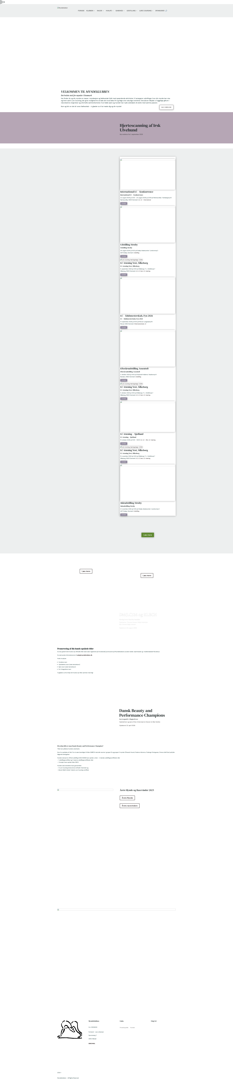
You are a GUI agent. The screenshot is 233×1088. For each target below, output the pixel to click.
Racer (99, 11)
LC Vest (140, 271)
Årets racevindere (130, 806)
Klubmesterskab (139, 324)
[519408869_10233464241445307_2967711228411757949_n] (116, 21)
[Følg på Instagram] (156, 1027)
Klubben (89, 11)
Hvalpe (109, 11)
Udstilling (131, 11)
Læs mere (147, 535)
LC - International (146, 200)
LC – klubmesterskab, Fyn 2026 (136, 315)
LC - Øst (145, 440)
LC (139, 200)
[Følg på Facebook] (152, 1027)
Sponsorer (159, 11)
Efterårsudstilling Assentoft (134, 368)
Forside (81, 11)
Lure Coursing (145, 11)
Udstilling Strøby (129, 244)
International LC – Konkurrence (136, 191)
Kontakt (132, 1027)
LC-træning (147, 271)
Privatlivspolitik (124, 1027)
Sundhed (119, 11)
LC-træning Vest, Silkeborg (134, 263)
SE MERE (124, 203)
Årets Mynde (127, 798)
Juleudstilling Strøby (131, 503)
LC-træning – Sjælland (131, 434)
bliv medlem (166, 107)
